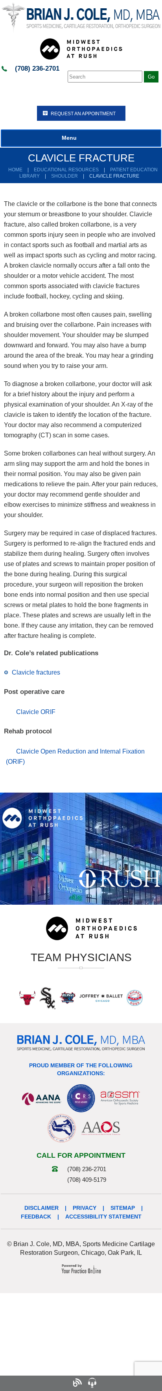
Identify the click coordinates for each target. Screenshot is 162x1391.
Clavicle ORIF (35, 712)
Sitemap (122, 1208)
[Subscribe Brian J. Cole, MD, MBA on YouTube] (107, 1383)
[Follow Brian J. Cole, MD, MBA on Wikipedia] (137, 1383)
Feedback (36, 1216)
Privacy (84, 1208)
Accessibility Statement (103, 1216)
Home (15, 169)
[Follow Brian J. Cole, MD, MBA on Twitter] (47, 1383)
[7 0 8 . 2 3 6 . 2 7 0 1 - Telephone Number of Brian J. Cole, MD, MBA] (17, 1383)
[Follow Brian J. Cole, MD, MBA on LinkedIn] (122, 1383)
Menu (69, 138)
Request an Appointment (83, 113)
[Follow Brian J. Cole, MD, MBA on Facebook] (32, 1383)
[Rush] (119, 878)
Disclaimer (41, 1208)
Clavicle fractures (36, 672)
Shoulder (64, 176)
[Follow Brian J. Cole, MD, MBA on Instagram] (62, 1383)
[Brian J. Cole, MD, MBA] (81, 17)
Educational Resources (66, 169)
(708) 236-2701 (37, 68)
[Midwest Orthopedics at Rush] (81, 48)
